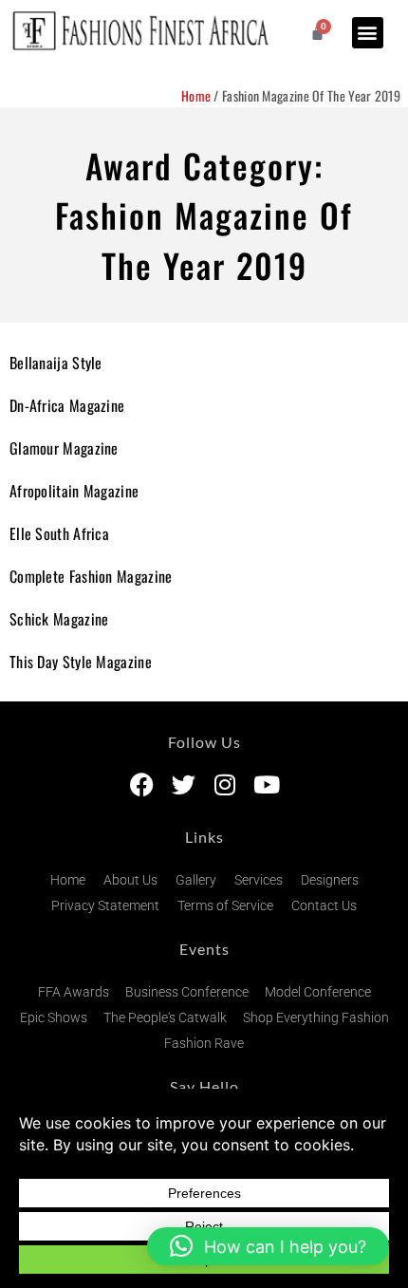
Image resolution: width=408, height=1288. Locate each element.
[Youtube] (267, 784)
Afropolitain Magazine (74, 490)
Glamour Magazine (64, 448)
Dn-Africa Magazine (66, 405)
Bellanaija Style (55, 362)
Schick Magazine (59, 618)
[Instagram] (225, 784)
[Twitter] (183, 784)
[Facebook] (142, 784)
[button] (367, 32)
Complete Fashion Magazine (91, 576)
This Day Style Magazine (80, 661)
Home (196, 95)
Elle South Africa (59, 533)
